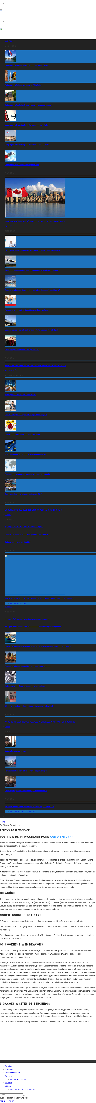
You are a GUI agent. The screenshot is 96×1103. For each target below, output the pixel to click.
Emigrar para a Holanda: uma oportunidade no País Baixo (26, 65)
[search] (24, 1095)
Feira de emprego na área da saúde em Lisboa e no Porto (26, 310)
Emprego (8, 226)
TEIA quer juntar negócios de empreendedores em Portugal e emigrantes (33, 627)
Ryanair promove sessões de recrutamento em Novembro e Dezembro (31, 270)
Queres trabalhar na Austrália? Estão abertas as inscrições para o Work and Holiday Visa (38, 646)
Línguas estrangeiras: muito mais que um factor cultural (26, 534)
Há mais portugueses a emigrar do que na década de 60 (26, 791)
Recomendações (11, 370)
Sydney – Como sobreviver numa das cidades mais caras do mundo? (39, 599)
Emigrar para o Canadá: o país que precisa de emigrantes (35, 221)
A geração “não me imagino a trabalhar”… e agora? (24, 527)
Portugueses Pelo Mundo (22, 811)
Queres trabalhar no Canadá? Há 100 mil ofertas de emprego (27, 666)
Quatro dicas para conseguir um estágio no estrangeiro (26, 415)
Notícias (8, 607)
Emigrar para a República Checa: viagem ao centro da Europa (28, 105)
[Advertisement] (48, 1042)
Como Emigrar (62, 836)
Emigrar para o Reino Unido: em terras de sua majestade (26, 125)
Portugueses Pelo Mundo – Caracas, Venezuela (29, 806)
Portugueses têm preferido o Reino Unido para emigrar (26, 771)
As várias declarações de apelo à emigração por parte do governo (40, 722)
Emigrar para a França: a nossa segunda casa (22, 165)
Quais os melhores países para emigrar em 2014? (23, 494)
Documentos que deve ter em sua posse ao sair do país (33, 510)
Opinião (8, 515)
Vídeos (7, 727)
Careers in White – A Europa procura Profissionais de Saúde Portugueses (33, 250)
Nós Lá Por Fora (18, 604)
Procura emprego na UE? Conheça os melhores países (25, 454)
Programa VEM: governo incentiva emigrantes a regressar (27, 619)
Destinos (8, 41)
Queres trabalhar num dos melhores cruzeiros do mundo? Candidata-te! (32, 290)
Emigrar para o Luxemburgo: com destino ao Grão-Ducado (27, 145)
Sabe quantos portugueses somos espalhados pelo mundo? (27, 474)
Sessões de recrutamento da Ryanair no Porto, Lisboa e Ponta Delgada (31, 330)
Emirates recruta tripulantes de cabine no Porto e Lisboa (35, 365)
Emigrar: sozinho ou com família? (17, 542)
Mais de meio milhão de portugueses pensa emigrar (25, 686)
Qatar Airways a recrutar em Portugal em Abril (22, 350)
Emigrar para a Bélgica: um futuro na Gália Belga (23, 85)
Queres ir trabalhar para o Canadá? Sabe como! (22, 434)
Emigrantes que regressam (15, 751)
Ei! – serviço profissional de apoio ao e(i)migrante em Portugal (29, 706)
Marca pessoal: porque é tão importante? (20, 395)
